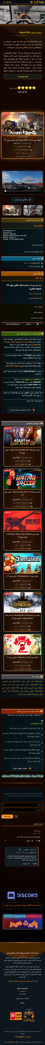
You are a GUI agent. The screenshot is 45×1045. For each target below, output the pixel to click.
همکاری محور (23, 47)
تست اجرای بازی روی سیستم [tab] (33, 251)
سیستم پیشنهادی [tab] (37, 245)
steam (35, 363)
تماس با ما (23, 994)
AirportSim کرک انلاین (34, 681)
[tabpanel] (22, 235)
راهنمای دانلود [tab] (38, 312)
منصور (26, 852)
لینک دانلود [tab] (39, 278)
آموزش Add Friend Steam (15, 366)
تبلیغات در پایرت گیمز (22, 998)
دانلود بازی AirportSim (19, 688)
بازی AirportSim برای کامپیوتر (14, 681)
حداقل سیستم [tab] (38, 226)
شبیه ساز (20, 41)
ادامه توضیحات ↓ (22, 76)
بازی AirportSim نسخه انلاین (32, 684)
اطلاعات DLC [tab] (38, 307)
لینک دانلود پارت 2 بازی (35, 298)
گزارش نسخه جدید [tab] (37, 318)
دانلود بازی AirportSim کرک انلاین (15, 691)
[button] (31, 2)
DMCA (22, 1003)
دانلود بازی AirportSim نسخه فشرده (30, 694)
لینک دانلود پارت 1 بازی (35, 294)
